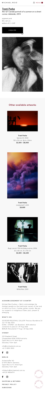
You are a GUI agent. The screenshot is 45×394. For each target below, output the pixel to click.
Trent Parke (8, 8)
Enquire (12, 30)
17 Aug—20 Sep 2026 (17, 329)
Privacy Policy (9, 384)
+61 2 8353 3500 (8, 348)
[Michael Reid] (16, 2)
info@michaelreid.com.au (11, 346)
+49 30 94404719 (8, 372)
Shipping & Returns (11, 381)
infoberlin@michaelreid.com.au (13, 370)
